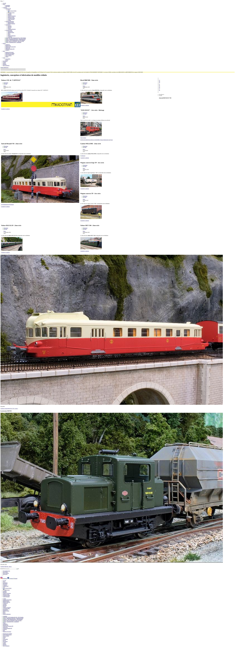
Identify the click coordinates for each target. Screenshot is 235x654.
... (159, 83)
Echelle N (7, 50)
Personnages (10, 31)
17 (159, 80)
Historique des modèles (9, 53)
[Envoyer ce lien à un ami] (5, 83)
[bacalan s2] (12, 250)
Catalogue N (7, 24)
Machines (10, 14)
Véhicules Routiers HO (9, 48)
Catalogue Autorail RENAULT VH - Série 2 (9, 408)
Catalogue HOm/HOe (9, 21)
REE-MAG (7, 6)
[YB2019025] (91, 186)
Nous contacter (6, 573)
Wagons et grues (11, 17)
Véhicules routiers (11, 18)
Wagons (9, 28)
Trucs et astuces (8, 55)
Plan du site (5, 574)
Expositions (7, 5)
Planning (4, 64)
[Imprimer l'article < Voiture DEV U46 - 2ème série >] (85, 228)
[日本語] (16, 69)
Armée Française (11, 19)
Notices (6, 56)
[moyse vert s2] (111, 562)
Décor (9, 33)
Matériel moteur (11, 22)
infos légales (5, 572)
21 (159, 84)
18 (159, 81)
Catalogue (5, 7)
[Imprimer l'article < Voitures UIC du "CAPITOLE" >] (6, 82)
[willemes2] (82, 155)
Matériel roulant (11, 32)
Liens (4, 57)
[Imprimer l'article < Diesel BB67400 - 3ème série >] (85, 82)
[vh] (111, 404)
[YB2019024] (91, 218)
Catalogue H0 (8, 8)
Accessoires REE (8, 30)
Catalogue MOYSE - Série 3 (6, 566)
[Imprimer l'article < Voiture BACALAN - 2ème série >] (6, 228)
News (4, 4)
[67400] (91, 103)
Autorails (9, 13)
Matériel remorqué (11, 23)
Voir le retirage (83, 137)
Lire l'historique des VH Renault (7, 204)
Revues (6, 60)
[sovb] (91, 135)
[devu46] (91, 248)
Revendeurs (5, 61)
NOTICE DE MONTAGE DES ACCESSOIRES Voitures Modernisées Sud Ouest (96, 139)
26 (159, 90)
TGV (9, 9)
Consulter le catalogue (5, 108)
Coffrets (9, 20)
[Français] (2, 69)
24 (159, 88)
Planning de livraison (9, 52)
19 (159, 82)
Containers (10, 36)
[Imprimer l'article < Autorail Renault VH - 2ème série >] (6, 146)
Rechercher (2, 568)
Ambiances (7, 44)
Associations (7, 58)
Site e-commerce (6, 65)
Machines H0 (8, 45)
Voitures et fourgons (12, 15)
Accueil (4, 3)
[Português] (12, 69)
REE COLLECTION (12, 10)
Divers (9, 34)
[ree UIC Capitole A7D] (12, 101)
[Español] (10, 69)
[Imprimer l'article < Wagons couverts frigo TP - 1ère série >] (85, 165)
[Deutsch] (6, 69)
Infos (4, 51)
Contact (4, 62)
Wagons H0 (7, 47)
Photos (4, 43)
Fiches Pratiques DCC (9, 54)
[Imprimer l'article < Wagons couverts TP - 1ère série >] (85, 196)
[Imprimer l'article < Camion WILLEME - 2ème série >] (85, 146)
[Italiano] (8, 69)
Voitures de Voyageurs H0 (10, 46)
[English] (4, 69)
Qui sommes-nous (6, 570)
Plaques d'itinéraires (11, 35)
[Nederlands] (14, 69)
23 (159, 86)
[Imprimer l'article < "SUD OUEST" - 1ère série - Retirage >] (85, 112)
